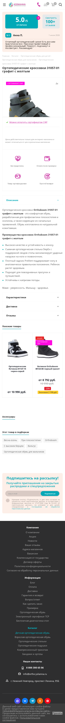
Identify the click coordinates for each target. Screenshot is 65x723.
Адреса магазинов (33, 549)
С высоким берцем (13, 445)
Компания (32, 527)
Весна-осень (10, 440)
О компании (32, 532)
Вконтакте (25, 701)
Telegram (32, 701)
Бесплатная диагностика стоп (32, 620)
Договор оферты (32, 561)
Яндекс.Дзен (48, 701)
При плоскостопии (31, 440)
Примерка (32, 607)
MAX (17, 701)
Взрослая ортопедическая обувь (32, 637)
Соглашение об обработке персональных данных (36, 508)
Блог (32, 582)
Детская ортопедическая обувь (32, 632)
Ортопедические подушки (32, 645)
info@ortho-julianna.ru (35, 673)
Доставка (32, 591)
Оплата (33, 586)
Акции (32, 536)
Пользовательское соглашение (21, 718)
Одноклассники (40, 701)
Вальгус (32, 445)
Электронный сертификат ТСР (32, 616)
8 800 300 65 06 (35, 667)
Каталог (32, 627)
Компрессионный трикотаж (32, 649)
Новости (32, 540)
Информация (33, 577)
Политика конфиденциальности (33, 566)
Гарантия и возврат (32, 595)
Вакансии (32, 553)
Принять (57, 713)
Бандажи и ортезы (32, 653)
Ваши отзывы (32, 544)
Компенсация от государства (32, 557)
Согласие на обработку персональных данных (32, 570)
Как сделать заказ (32, 603)
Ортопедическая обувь (32, 612)
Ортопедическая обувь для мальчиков (24, 451)
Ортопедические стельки (33, 641)
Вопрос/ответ (32, 599)
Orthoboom (51, 440)
